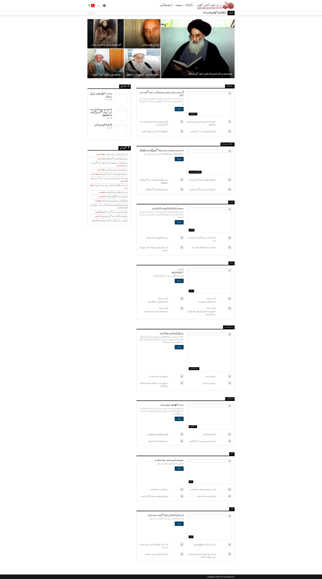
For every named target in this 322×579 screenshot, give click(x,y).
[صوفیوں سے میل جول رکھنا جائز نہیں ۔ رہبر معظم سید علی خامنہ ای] (229, 131)
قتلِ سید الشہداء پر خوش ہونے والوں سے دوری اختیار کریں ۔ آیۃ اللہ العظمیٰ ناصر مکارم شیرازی (162, 94)
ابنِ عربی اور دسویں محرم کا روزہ (209, 383)
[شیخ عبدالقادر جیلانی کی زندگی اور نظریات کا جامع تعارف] (182, 434)
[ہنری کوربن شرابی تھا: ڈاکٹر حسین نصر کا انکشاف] (182, 441)
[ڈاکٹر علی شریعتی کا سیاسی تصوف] (142, 33)
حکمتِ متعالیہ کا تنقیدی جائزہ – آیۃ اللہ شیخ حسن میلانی (158, 302)
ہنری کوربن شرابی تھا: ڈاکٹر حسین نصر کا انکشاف (158, 441)
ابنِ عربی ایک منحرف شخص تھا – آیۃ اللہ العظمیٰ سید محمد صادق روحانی (115, 216)
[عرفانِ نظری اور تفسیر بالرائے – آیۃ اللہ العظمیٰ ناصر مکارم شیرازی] (229, 189)
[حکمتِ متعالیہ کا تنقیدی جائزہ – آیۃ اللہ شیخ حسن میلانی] (182, 298)
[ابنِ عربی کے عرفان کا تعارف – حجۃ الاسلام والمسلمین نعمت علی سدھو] (182, 496)
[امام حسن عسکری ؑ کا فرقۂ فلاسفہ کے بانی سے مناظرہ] (121, 99)
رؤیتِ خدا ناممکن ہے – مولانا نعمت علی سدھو (159, 489)
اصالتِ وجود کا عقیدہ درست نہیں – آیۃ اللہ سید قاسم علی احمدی (156, 311)
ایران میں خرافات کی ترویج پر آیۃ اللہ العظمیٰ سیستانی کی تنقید (157, 189)
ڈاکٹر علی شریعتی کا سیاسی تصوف (150, 45)
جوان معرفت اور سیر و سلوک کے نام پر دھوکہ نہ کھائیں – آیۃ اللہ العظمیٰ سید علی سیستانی (210, 74)
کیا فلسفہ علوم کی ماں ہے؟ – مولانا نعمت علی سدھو (206, 496)
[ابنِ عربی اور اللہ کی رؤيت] (229, 376)
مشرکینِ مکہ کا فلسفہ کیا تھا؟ (178, 272)
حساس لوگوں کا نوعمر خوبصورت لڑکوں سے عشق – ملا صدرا (116, 170)
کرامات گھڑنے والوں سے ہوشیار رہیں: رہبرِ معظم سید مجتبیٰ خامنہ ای (202, 441)
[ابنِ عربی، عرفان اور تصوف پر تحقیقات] (216, 5)
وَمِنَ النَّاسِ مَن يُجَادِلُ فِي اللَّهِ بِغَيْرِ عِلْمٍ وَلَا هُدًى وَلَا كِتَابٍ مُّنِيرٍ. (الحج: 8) (210, 13)
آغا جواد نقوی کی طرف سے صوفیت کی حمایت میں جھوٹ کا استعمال (115, 201)
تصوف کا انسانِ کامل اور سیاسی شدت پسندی (207, 302)
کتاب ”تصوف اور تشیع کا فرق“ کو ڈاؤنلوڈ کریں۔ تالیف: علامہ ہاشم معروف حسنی (111, 185)
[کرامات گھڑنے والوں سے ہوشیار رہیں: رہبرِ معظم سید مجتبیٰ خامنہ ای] (229, 441)
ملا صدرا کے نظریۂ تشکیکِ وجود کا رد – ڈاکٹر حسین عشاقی (157, 238)
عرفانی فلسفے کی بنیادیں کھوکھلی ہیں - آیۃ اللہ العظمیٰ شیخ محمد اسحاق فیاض (105, 76)
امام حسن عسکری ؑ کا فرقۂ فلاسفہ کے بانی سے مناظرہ (172, 405)
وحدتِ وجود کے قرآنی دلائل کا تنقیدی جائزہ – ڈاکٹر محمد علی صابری (168, 208)
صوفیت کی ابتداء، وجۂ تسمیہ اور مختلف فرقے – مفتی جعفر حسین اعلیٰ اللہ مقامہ (113, 220)
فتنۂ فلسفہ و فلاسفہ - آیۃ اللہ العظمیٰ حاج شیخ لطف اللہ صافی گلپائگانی (142, 75)
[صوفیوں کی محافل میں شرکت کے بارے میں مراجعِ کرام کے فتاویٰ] (182, 131)
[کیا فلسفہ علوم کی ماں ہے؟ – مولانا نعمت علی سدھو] (229, 496)
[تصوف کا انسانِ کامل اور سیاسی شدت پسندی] (229, 298)
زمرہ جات (179, 5)
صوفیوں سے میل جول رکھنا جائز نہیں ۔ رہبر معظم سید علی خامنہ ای (203, 131)
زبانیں (101, 5)
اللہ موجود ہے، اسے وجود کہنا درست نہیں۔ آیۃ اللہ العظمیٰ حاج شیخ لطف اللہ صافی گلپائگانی (162, 150)
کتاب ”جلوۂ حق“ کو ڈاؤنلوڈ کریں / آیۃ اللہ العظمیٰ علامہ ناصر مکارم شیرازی (166, 515)
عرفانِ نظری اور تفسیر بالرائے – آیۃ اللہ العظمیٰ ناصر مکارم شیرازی (203, 189)
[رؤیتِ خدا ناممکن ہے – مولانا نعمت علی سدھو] (182, 489)
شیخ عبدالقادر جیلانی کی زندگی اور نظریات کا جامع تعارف (158, 434)
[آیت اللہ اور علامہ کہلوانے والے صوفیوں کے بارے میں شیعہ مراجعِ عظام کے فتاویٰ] (229, 121)
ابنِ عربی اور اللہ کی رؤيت (211, 376)
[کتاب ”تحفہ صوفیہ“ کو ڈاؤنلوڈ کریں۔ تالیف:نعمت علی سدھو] (182, 554)
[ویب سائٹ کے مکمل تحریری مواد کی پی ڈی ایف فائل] (229, 544)
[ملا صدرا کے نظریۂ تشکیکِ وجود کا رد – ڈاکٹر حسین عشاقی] (182, 237)
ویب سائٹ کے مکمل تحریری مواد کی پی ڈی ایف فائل (205, 544)
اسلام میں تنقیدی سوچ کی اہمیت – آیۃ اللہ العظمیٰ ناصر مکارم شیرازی (202, 180)
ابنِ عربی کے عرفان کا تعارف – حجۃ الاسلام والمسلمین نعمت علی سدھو (154, 496)
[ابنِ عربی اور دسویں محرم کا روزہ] (229, 383)
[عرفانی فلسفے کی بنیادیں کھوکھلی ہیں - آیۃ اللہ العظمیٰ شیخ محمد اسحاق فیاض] (105, 63)
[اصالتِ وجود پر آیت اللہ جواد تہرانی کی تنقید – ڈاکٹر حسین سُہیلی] (229, 247)
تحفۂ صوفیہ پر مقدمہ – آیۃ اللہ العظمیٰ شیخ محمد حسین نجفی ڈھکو (117, 196)
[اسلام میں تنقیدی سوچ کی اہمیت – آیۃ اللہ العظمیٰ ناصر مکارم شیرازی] (229, 179)
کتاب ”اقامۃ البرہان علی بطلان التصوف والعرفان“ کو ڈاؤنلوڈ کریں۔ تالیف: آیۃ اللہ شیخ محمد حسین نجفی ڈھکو (201, 556)
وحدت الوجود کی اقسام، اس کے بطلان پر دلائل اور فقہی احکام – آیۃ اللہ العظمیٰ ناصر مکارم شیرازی (109, 164)
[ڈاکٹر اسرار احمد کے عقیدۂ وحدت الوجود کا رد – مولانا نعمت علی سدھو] (229, 489)
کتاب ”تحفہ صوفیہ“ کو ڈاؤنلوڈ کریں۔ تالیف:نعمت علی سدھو (156, 554)
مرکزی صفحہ (189, 5)
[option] (161, 48)
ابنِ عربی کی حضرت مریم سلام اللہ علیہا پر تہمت (158, 376)
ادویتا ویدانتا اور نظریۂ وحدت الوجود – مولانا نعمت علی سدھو (169, 460)
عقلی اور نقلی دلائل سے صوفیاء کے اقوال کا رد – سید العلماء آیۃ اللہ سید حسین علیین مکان (105, 46)
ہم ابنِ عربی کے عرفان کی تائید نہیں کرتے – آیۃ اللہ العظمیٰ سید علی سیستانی (113, 174)
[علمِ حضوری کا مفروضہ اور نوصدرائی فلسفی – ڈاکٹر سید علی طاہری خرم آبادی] (229, 237)
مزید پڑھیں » (179, 109)
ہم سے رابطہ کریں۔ (165, 5)
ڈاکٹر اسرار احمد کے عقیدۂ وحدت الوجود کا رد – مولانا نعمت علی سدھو (203, 489)
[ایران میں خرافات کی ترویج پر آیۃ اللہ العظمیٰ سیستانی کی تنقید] (182, 189)
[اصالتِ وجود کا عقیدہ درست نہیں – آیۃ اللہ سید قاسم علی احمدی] (182, 308)
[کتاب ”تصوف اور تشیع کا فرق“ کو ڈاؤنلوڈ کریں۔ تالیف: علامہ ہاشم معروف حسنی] (182, 544)
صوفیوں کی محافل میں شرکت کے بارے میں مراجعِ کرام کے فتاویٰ (155, 131)
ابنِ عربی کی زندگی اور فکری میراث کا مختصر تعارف (172, 333)
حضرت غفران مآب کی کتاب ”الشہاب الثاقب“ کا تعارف (117, 192)
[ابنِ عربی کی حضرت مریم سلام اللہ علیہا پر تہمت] (182, 376)
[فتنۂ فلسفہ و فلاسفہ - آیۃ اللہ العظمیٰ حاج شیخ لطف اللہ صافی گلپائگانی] (142, 63)
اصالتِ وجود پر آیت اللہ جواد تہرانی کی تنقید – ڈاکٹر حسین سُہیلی (204, 247)
